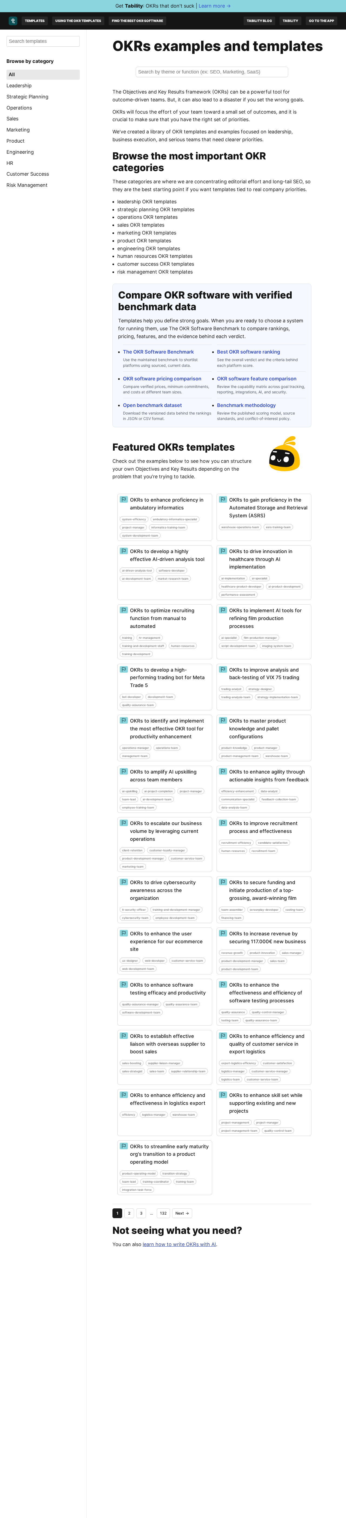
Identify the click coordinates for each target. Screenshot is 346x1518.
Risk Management (27, 185)
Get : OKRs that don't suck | (173, 6)
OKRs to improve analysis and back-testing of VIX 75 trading (264, 674)
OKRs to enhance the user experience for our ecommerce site (166, 941)
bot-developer (131, 696)
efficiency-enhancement (237, 791)
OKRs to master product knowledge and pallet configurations (257, 728)
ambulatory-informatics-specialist (175, 519)
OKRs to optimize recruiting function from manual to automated (162, 618)
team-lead (129, 799)
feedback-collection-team (279, 799)
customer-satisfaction (277, 1063)
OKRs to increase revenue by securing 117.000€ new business (267, 937)
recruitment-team (263, 850)
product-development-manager (143, 858)
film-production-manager (260, 637)
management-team (135, 756)
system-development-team (140, 535)
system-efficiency (134, 519)
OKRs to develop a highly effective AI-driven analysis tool (167, 555)
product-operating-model (138, 1173)
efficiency (128, 1114)
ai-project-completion (158, 791)
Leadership (19, 85)
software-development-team (141, 1012)
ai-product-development (284, 586)
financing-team (231, 917)
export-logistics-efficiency (238, 1063)
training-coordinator (156, 1181)
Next (182, 1213)
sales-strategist (132, 1071)
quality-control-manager (268, 1012)
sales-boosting (131, 1063)
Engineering (20, 152)
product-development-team (239, 969)
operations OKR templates (147, 217)
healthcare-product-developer (241, 586)
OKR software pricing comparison (162, 378)
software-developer (172, 570)
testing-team (229, 1020)
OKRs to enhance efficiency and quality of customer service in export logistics (266, 1044)
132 (163, 1213)
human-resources (182, 645)
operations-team (167, 747)
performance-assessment (238, 594)
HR (9, 163)
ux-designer (130, 960)
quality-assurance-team (138, 705)
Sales (12, 118)
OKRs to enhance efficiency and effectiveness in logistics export (167, 1099)
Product (15, 140)
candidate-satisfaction (273, 842)
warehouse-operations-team (240, 527)
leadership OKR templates (147, 201)
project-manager (133, 527)
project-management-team (239, 1130)
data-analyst (269, 791)
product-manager (265, 747)
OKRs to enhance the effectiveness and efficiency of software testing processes (265, 992)
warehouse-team (276, 756)
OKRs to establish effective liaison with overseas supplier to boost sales (167, 1044)
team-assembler (232, 909)
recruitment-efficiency (236, 842)
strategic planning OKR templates (155, 209)
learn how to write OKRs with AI (179, 1244)
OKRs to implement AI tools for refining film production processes (265, 618)
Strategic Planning (27, 96)
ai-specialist (259, 578)
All (12, 74)
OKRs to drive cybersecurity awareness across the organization (163, 890)
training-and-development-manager (176, 909)
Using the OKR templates (78, 21)
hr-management (149, 637)
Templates (35, 21)
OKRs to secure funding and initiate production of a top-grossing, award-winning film (263, 890)
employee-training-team (138, 807)
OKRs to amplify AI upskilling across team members (163, 775)
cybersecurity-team (135, 917)
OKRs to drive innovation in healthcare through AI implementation (260, 559)
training (127, 637)
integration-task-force (137, 1189)
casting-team (294, 909)
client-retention (132, 850)
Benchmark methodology (246, 405)
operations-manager (135, 747)
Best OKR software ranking (248, 352)
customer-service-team (186, 858)
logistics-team (230, 1079)
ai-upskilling (129, 791)
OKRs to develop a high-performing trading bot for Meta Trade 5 (167, 677)
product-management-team (239, 756)
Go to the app (321, 21)
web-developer (155, 960)
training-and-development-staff (143, 645)
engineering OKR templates (148, 248)
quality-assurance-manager (140, 1004)
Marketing (18, 130)
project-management (235, 1122)
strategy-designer (260, 689)
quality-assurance (233, 1012)
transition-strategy (174, 1173)
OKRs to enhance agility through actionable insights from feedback (269, 775)
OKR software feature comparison (257, 378)
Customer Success (27, 174)
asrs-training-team (278, 527)
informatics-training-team (168, 527)
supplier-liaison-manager (164, 1063)
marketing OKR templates (146, 233)
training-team (185, 1181)
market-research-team (173, 578)
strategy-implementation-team (277, 697)
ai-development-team (136, 578)
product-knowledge (234, 747)
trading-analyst (231, 689)
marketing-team (133, 866)
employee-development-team (175, 917)
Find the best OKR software (137, 21)
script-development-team (238, 645)
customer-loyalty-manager (167, 850)
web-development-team (138, 968)
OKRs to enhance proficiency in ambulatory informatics (167, 504)
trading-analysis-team (235, 697)
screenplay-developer (264, 909)
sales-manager (291, 952)
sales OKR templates (140, 225)
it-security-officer (134, 909)
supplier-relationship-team (188, 1071)
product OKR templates (144, 240)
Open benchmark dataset (152, 405)
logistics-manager (233, 1071)
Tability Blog (259, 21)
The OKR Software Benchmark (158, 352)
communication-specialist (238, 799)
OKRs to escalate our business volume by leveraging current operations (166, 831)
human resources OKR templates (154, 256)
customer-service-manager (270, 1071)
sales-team (277, 960)
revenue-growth (232, 952)
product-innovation (262, 952)
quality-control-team (278, 1130)
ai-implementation (233, 578)
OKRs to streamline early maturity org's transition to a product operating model (169, 1154)
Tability (290, 21)
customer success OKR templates (155, 264)
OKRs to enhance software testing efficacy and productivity (168, 989)
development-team (160, 696)
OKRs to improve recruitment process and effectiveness (263, 827)
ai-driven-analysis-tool (137, 570)
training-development (136, 654)
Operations (19, 107)
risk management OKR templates (155, 272)
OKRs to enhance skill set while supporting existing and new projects (265, 1103)
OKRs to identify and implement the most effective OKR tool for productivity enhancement (167, 728)
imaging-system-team (276, 645)
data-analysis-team (234, 807)
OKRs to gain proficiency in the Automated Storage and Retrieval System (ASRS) (268, 507)
